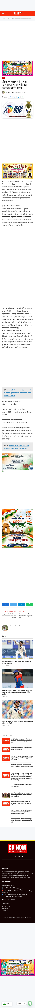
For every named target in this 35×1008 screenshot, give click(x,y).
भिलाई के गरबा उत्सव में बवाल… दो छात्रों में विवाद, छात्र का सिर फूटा (25, 616)
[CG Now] (17, 13)
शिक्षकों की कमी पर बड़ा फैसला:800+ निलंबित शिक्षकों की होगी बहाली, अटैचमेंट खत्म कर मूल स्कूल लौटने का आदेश (21, 740)
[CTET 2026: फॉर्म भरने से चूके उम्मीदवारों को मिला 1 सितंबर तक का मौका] (6, 786)
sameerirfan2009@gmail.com (17, 889)
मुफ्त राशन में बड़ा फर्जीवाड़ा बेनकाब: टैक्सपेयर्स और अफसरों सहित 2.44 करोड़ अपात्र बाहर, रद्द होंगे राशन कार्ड (21, 803)
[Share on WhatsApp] (22, 97)
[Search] (32, 14)
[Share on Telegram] (18, 97)
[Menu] (3, 14)
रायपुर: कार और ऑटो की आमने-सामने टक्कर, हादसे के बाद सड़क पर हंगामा (9, 616)
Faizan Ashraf (10, 92)
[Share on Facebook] (10, 97)
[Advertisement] (17, 42)
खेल (3, 77)
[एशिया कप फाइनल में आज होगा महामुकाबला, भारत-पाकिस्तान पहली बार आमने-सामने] (17, 109)
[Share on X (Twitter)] (14, 97)
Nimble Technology (25, 917)
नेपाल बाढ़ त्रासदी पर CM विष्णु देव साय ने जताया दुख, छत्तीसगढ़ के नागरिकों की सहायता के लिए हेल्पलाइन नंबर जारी (21, 820)
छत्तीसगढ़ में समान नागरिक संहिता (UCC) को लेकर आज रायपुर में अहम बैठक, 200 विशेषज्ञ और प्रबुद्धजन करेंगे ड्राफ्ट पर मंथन (22, 758)
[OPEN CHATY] (30, 1003)
